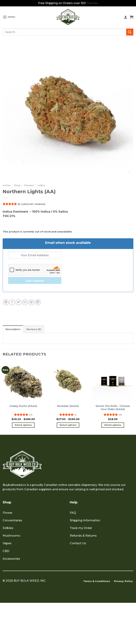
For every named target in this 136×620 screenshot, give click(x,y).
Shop (17, 185)
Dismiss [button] (92, 3)
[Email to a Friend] (25, 302)
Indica (41, 185)
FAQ (73, 512)
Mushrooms (11, 535)
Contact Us (78, 543)
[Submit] (129, 32)
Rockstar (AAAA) (68, 406)
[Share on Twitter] (19, 302)
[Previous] (2, 397)
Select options (23, 425)
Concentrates (12, 520)
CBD (6, 551)
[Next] (133, 397)
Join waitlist (34, 280)
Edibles (8, 528)
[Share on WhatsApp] (6, 302)
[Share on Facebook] (12, 302)
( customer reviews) (31, 203)
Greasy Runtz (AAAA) (23, 406)
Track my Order (81, 528)
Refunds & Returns (83, 535)
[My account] (125, 17)
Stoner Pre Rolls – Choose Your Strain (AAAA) (113, 407)
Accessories (11, 558)
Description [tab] (12, 329)
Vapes (7, 543)
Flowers (29, 185)
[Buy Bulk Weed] (68, 17)
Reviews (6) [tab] (34, 329)
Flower (7, 512)
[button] (9, 17)
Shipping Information (85, 520)
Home (6, 185)
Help (73, 502)
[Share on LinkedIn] (38, 302)
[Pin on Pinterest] (31, 302)
